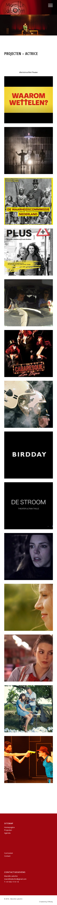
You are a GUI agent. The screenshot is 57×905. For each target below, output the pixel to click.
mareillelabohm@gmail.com (15, 879)
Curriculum (8, 853)
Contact (7, 856)
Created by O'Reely (46, 902)
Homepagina (9, 827)
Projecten (8, 830)
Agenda (7, 833)
